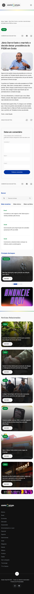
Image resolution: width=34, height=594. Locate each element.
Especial (3, 531)
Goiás (6, 21)
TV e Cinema (4, 566)
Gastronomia (4, 537)
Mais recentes (6, 204)
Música (3, 550)
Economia (6, 259)
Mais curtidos (28, 204)
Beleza (3, 512)
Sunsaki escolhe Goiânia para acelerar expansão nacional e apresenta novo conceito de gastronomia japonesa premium (16, 478)
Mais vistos (17, 204)
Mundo (3, 547)
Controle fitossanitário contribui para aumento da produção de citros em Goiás (16, 339)
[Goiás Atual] (13, 5)
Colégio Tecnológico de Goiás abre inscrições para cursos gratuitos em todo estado (15, 395)
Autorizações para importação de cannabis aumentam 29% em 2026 (16, 229)
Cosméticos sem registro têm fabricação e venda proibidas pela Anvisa (16, 214)
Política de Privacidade (17, 581)
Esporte (3, 534)
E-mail (5, 163)
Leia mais (6, 278)
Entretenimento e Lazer (7, 528)
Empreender (4, 525)
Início (2, 21)
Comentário (7, 142)
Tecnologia (4, 563)
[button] (12, 284)
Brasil (5, 210)
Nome (5, 155)
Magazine (3, 544)
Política (3, 553)
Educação (4, 521)
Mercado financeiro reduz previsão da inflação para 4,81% (15, 273)
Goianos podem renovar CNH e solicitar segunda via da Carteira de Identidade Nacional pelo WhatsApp (16, 422)
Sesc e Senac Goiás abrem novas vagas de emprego (14, 451)
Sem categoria (5, 560)
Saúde (5, 224)
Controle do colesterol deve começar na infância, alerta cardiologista (15, 243)
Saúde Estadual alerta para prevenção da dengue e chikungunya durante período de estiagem (16, 367)
